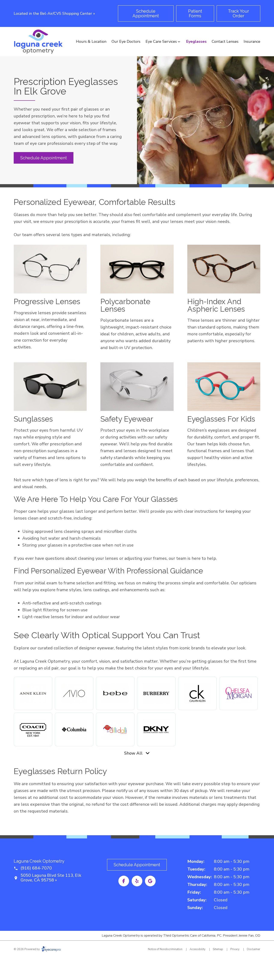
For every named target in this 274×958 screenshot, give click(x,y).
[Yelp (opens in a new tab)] (137, 881)
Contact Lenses (225, 41)
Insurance (252, 41)
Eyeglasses (196, 41)
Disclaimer (253, 949)
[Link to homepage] (38, 41)
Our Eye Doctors (126, 41)
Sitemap (218, 949)
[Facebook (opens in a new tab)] (123, 881)
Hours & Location (91, 41)
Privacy (235, 949)
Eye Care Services (161, 41)
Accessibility (198, 949)
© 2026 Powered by (27, 949)
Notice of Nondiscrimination (165, 949)
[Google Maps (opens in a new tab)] (150, 881)
